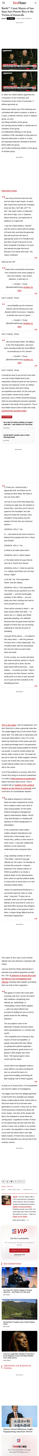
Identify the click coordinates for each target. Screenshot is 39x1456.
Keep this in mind (9, 191)
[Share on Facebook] (11, 1181)
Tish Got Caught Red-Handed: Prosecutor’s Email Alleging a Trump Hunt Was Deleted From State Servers (18, 1356)
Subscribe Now (19, 1254)
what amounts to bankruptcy (23, 779)
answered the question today (14, 411)
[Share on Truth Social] (7, 1181)
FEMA (3, 1189)
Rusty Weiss (7, 1360)
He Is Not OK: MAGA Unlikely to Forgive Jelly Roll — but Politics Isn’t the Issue (17, 1291)
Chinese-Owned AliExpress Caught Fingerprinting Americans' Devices (18, 1430)
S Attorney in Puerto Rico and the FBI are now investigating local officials (19, 979)
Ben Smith (6, 1326)
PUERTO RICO (28, 1189)
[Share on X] (3, 1181)
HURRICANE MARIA (14, 1189)
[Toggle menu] (4, 3)
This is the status (9, 725)
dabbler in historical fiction (22, 1207)
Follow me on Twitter (20, 1216)
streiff (4, 18)
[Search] (35, 3)
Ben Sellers (6, 1294)
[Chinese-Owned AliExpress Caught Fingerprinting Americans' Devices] (19, 1416)
